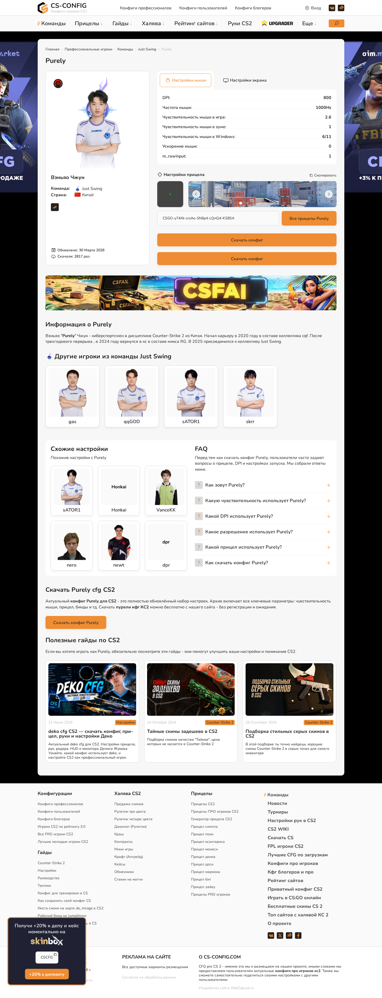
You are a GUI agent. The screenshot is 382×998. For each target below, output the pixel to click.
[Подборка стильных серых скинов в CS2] (289, 689)
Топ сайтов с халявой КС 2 (298, 915)
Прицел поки (202, 834)
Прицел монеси (204, 849)
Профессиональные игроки (88, 49)
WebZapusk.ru (242, 988)
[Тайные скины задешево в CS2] (191, 689)
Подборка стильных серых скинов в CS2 (287, 733)
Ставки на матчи (128, 879)
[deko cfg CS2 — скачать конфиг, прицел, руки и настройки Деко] (92, 689)
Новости (277, 803)
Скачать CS (280, 838)
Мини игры (123, 849)
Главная (52, 49)
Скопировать (325, 175)
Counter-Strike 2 (219, 722)
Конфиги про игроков (293, 863)
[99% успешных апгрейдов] (277, 23)
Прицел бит (201, 879)
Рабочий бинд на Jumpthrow (62, 915)
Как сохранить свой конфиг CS (64, 900)
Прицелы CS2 (203, 804)
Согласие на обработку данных (149, 977)
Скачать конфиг (247, 240)
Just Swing (147, 49)
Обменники (124, 871)
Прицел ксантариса (208, 841)
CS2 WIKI (278, 829)
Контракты (123, 841)
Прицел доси (202, 864)
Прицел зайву (203, 886)
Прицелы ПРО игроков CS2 (215, 811)
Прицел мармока (205, 871)
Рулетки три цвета (130, 811)
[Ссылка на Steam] (55, 207)
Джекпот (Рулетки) (130, 826)
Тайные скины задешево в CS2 (182, 731)
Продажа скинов (128, 804)
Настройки (125, 722)
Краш (119, 834)
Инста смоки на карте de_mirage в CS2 (70, 908)
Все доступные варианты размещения (155, 966)
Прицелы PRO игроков (210, 894)
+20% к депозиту (46, 974)
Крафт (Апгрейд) (128, 856)
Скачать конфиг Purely (75, 623)
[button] (240, 203)
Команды (125, 49)
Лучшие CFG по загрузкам (298, 855)
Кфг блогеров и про (291, 872)
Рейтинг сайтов (285, 880)
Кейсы (119, 864)
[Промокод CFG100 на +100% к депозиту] (191, 292)
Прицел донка (203, 856)
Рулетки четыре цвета (133, 819)
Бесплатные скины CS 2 (295, 906)
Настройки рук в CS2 (292, 820)
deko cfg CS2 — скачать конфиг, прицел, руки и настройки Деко (90, 733)
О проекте (279, 923)
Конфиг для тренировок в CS (63, 893)
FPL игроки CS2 (286, 846)
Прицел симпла (204, 826)
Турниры (278, 812)
